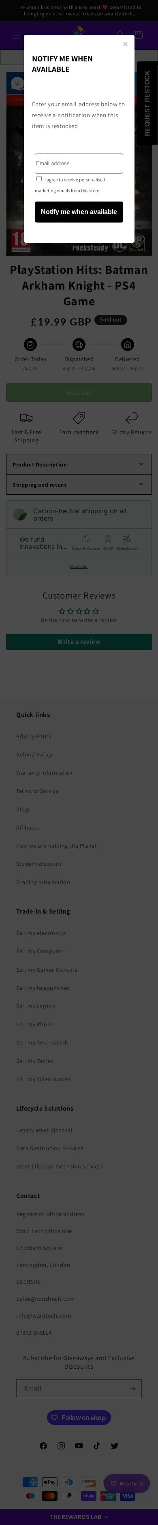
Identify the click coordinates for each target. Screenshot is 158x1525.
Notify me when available (79, 211)
